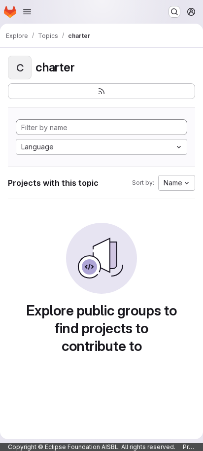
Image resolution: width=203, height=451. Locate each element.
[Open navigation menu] (27, 12)
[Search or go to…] (174, 12)
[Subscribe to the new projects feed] (101, 91)
